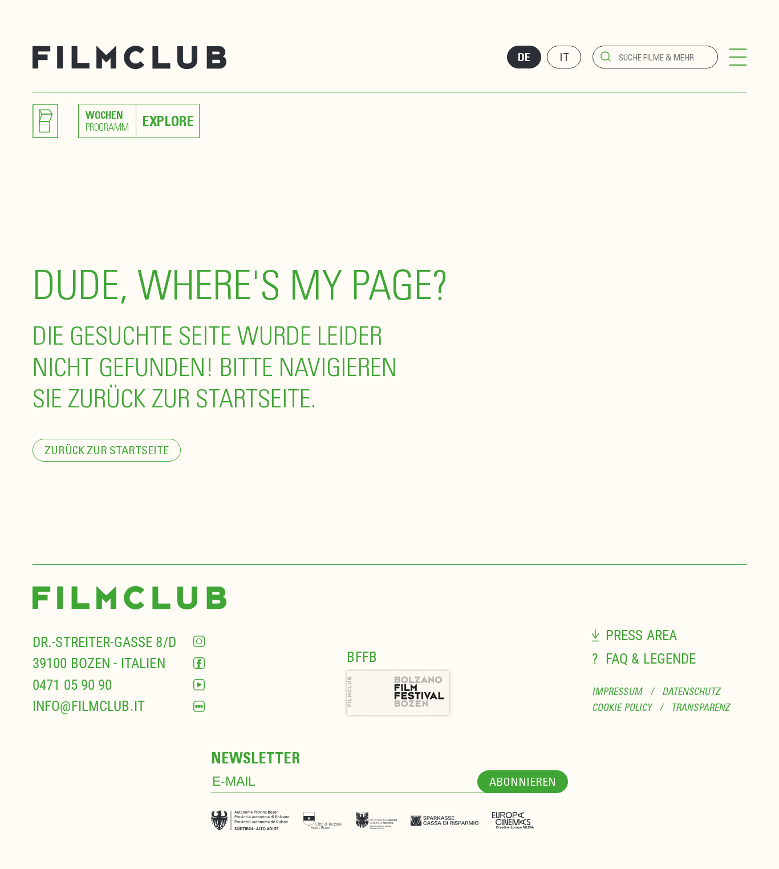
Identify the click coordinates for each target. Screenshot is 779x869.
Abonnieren (522, 781)
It (564, 57)
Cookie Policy (621, 707)
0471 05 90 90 (72, 685)
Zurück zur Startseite (106, 450)
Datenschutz (691, 691)
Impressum (617, 691)
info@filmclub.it (89, 706)
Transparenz (700, 707)
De (524, 57)
